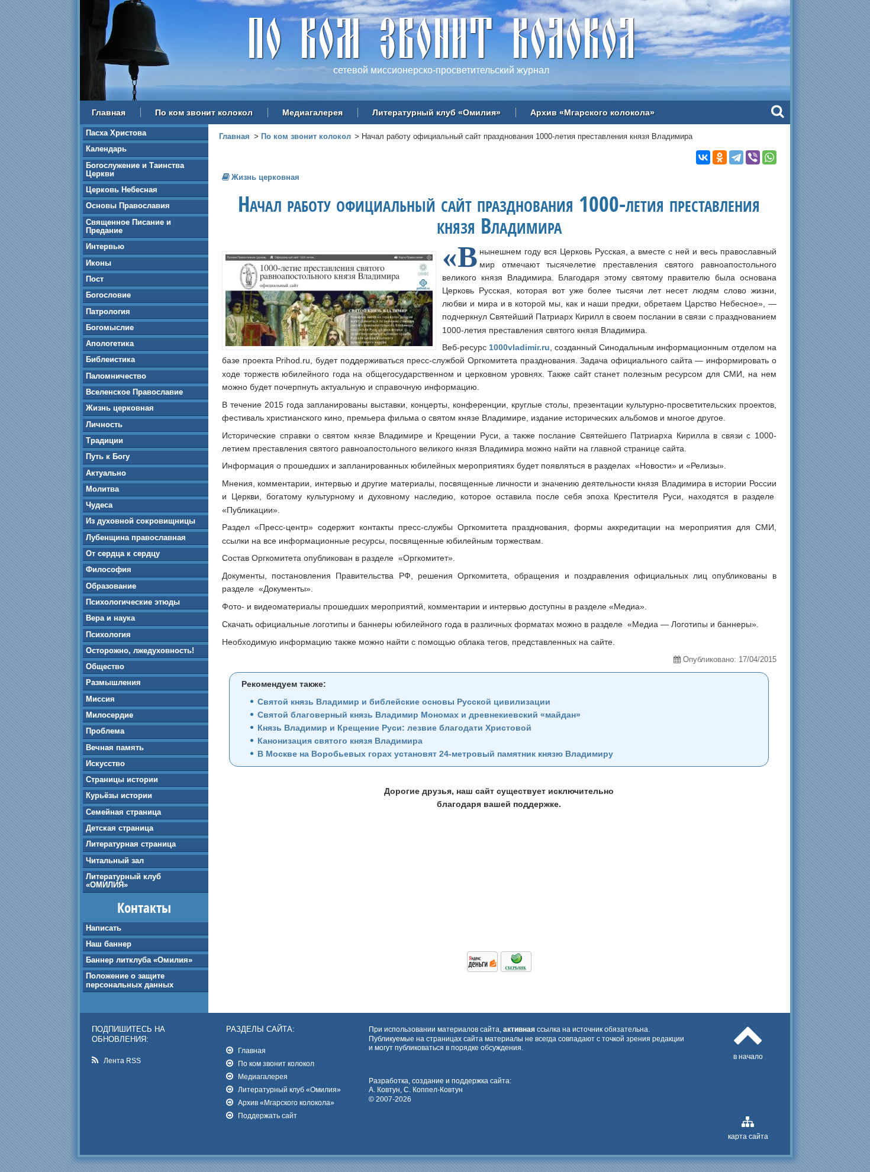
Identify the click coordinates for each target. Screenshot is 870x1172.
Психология (108, 634)
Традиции (104, 440)
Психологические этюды (133, 602)
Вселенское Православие (134, 392)
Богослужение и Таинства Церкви (135, 169)
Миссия (100, 699)
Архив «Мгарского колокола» (592, 112)
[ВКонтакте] (703, 157)
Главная (108, 112)
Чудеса (99, 505)
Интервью (105, 246)
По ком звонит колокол (204, 112)
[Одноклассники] (720, 157)
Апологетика (110, 343)
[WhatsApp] (769, 157)
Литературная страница (131, 844)
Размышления (113, 682)
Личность (104, 424)
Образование (111, 586)
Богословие (108, 294)
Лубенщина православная (136, 537)
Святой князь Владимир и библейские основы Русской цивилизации (403, 701)
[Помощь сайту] (499, 969)
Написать (103, 928)
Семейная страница (123, 812)
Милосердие (109, 715)
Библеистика (110, 359)
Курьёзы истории (119, 795)
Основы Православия (128, 205)
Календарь (106, 148)
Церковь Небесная (121, 189)
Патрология (108, 311)
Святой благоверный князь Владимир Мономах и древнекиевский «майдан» (419, 714)
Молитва (102, 489)
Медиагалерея (312, 112)
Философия (108, 569)
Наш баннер (108, 943)
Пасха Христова (116, 132)
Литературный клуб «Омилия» (436, 112)
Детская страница (119, 828)
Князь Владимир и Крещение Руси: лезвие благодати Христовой (394, 727)
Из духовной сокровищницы (140, 520)
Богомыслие (110, 327)
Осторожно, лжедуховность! (140, 650)
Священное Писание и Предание (128, 226)
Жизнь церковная (120, 407)
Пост (95, 279)
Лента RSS (122, 1060)
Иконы (98, 263)
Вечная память (115, 747)
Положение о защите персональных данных (129, 980)
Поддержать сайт (267, 1115)
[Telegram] (736, 157)
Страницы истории (122, 779)
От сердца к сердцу (123, 553)
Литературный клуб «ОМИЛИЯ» (123, 880)
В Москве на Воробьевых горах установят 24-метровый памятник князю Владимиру (435, 753)
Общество (105, 666)
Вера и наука (110, 618)
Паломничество (116, 376)
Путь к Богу (108, 456)
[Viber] (753, 157)
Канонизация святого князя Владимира (340, 740)
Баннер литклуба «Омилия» (139, 959)
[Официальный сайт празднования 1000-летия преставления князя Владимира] (329, 343)
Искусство (105, 763)
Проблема (105, 731)
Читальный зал (115, 860)
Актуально (106, 473)
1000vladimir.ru (519, 347)
